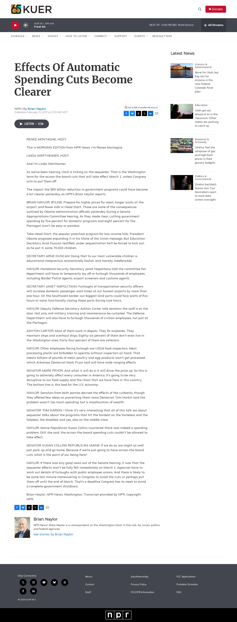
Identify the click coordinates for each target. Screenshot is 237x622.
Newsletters (162, 36)
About (88, 576)
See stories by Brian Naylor (53, 534)
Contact (89, 584)
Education (201, 105)
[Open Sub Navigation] (27, 36)
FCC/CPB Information (142, 592)
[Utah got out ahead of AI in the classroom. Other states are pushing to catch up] (182, 111)
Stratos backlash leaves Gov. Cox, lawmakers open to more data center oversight (205, 192)
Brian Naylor (37, 109)
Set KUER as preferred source (142, 107)
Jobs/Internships (140, 576)
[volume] (26, 25)
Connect (100, 36)
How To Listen (76, 36)
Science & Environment (203, 66)
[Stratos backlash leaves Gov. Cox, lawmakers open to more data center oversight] (182, 182)
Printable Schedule (187, 584)
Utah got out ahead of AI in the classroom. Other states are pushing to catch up (206, 118)
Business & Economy (202, 141)
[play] (15, 25)
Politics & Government (203, 178)
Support (121, 36)
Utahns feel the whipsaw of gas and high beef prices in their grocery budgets (205, 155)
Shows (53, 36)
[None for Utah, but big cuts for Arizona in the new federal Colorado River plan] (182, 70)
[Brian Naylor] (22, 527)
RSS (179, 592)
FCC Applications (186, 576)
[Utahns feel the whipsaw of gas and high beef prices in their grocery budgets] (182, 145)
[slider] (31, 25)
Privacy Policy (138, 584)
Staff (88, 592)
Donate (217, 9)
